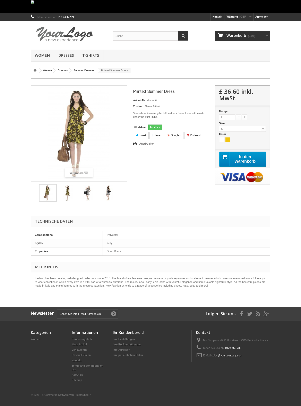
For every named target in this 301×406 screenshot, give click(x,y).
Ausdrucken (146, 143)
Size (222, 123)
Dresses (66, 55)
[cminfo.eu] (68, 34)
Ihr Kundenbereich (129, 332)
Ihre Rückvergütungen (127, 344)
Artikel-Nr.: (139, 100)
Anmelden (261, 16)
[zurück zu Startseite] (35, 70)
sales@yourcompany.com (227, 355)
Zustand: (138, 106)
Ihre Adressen (121, 349)
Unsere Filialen (81, 355)
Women (42, 55)
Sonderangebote (82, 339)
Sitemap (77, 380)
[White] (222, 139)
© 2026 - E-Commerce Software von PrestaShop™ (61, 394)
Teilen (157, 135)
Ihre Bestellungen (124, 339)
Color (223, 134)
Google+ (175, 135)
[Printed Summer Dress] (48, 193)
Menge (223, 111)
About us (77, 374)
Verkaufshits (79, 349)
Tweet (142, 135)
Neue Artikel (79, 344)
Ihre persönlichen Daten (128, 355)
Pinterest (195, 135)
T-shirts (90, 55)
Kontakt (217, 16)
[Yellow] (227, 139)
